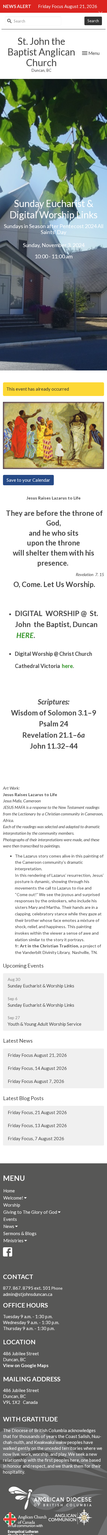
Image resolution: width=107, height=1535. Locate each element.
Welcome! (13, 1197)
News (9, 1226)
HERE (25, 635)
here (67, 666)
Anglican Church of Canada (25, 1518)
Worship (11, 1205)
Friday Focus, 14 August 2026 (37, 1068)
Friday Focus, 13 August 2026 (37, 1125)
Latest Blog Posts (23, 1098)
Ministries (13, 1240)
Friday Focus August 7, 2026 (36, 1081)
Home (9, 1190)
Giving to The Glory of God (30, 1212)
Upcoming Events (23, 965)
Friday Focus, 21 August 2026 (37, 1112)
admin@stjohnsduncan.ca (27, 1294)
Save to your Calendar (28, 480)
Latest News (18, 1040)
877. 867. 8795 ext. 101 (27, 1288)
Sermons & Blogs (20, 1233)
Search (93, 20)
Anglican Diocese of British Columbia (53, 1499)
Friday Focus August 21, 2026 (67, 6)
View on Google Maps (25, 1365)
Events (10, 1219)
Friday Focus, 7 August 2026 (36, 1138)
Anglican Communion (70, 1517)
